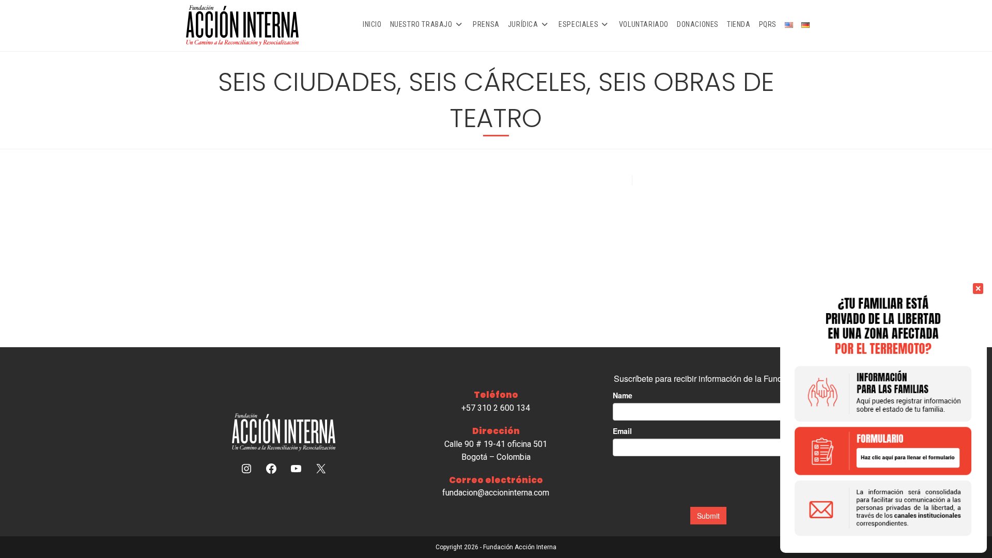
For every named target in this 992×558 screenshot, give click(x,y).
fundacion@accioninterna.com (495, 493)
